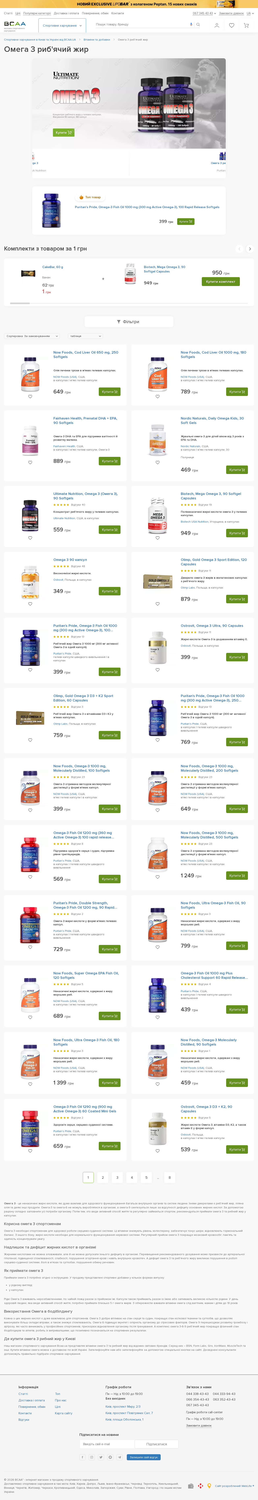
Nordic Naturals (190, 446)
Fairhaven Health (64, 446)
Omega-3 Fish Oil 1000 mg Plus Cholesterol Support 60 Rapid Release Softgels (213, 977)
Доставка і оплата (66, 13)
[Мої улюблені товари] (232, 25)
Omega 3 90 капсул (70, 559)
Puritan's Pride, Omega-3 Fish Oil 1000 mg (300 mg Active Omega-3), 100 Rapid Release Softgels (147, 207)
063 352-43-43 (224, 1400)
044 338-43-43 (197, 1394)
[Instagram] (92, 1457)
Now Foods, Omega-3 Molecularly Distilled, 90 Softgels (209, 1042)
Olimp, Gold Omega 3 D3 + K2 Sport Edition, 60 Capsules (83, 698)
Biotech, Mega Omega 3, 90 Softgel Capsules (164, 269)
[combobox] (32, 336)
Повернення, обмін (95, 13)
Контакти (117, 13)
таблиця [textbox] (76, 336)
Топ (57, 1394)
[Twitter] (101, 1457)
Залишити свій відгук (144, 1457)
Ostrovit (58, 579)
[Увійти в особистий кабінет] (217, 25)
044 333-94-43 (224, 1394)
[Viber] (110, 1457)
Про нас (61, 1400)
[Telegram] (120, 1457)
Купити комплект (220, 281)
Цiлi (18, 13)
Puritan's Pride (62, 653)
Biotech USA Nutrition (194, 521)
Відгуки (24, 1420)
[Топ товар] (51, 210)
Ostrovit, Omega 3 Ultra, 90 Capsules (212, 625)
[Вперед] (216, 104)
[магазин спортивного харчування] (18, 24)
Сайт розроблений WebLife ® (234, 1486)
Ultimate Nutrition (64, 518)
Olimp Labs (188, 587)
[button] (239, 249)
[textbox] (32, 336)
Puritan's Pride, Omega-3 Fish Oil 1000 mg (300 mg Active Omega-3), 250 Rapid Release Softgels (212, 700)
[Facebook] (82, 1457)
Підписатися (156, 1444)
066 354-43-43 (197, 1400)
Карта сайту (63, 1413)
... (158, 1177)
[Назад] (42, 104)
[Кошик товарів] (246, 25)
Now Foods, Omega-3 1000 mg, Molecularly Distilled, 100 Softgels (81, 768)
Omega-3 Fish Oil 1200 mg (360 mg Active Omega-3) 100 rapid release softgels (82, 837)
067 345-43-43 (197, 1405)
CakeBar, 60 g (52, 267)
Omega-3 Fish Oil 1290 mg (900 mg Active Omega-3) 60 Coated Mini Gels (84, 1108)
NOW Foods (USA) (65, 377)
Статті (8, 13)
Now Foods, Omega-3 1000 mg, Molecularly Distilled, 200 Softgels (209, 768)
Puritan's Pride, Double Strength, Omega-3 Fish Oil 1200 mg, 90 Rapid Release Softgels (83, 907)
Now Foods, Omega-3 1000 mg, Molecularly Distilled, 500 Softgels (209, 835)
